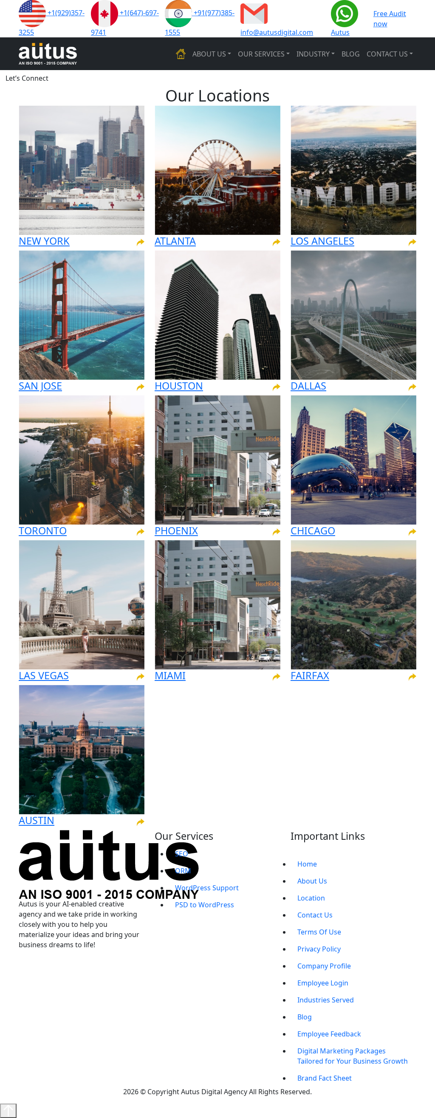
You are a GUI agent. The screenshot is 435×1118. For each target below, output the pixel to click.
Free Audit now (389, 18)
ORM (183, 870)
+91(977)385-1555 (199, 22)
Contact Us (315, 915)
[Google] (23, 962)
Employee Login (322, 983)
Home (307, 864)
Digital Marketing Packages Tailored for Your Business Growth (352, 1056)
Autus (340, 32)
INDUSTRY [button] (313, 54)
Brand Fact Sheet (324, 1078)
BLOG (351, 54)
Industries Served (325, 1000)
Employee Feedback (329, 1034)
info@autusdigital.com (276, 32)
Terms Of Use (319, 932)
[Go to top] (8, 1111)
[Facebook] (32, 962)
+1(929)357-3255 (52, 22)
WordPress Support (207, 887)
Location (311, 898)
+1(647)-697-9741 (125, 22)
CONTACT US (387, 54)
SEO (181, 853)
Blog (304, 1017)
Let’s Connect (27, 78)
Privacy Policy (319, 949)
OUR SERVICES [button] (261, 54)
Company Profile (324, 966)
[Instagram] (51, 962)
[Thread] (70, 962)
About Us (312, 881)
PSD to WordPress (204, 904)
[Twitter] (60, 962)
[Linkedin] (42, 962)
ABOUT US (209, 54)
